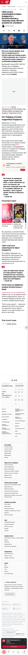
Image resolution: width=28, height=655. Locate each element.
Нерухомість (8, 551)
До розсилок (9, 594)
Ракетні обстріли (8, 464)
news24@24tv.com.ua (7, 386)
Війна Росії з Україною (11, 462)
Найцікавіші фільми (9, 522)
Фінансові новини (9, 508)
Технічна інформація (20, 420)
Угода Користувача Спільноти (19, 414)
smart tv (6, 608)
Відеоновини (7, 453)
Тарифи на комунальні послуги (12, 510)
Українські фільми (9, 524)
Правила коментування (18, 418)
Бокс (5, 565)
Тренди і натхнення (9, 558)
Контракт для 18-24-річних (11, 491)
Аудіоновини (7, 455)
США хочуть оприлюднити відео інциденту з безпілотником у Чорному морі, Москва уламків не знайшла (21, 6)
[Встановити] (14, 643)
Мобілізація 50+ (8, 487)
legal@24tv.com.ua (20, 633)
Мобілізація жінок (9, 489)
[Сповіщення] (26, 2)
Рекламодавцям (5, 421)
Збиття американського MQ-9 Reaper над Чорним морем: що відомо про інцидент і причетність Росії (13, 110)
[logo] (7, 2)
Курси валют (7, 506)
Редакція (4, 411)
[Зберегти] (24, 30)
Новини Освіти (8, 536)
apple (17, 604)
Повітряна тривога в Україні (11, 471)
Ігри (16, 436)
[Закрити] (25, 640)
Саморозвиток (8, 544)
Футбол (6, 567)
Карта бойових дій (9, 467)
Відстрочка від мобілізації (11, 493)
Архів (16, 431)
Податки (6, 512)
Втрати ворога (8, 477)
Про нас (4, 409)
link (15, 392)
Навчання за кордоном (10, 546)
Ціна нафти (7, 504)
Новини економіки (10, 502)
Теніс (5, 569)
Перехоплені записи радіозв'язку (13, 292)
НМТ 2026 (6, 542)
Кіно (5, 520)
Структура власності (20, 428)
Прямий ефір (7, 451)
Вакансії (17, 426)
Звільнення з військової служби (12, 484)
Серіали (6, 530)
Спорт (6, 563)
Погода (6, 457)
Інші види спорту (8, 573)
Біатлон (6, 571)
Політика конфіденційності (6, 429)
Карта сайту (18, 433)
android (6, 604)
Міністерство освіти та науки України (13, 538)
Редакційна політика (7, 414)
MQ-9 (17, 145)
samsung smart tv (17, 608)
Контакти (17, 423)
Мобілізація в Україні (11, 482)
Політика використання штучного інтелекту (6, 432)
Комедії (6, 528)
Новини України (11, 6)
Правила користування (5, 425)
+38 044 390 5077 (19, 386)
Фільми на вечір (8, 526)
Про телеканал (5, 416)
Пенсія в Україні (8, 515)
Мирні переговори (9, 469)
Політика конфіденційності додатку (19, 410)
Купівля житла (8, 555)
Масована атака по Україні (11, 473)
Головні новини (8, 447)
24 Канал (4, 6)
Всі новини (7, 445)
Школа (6, 540)
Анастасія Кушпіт (9, 25)
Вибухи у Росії (8, 475)
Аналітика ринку (8, 553)
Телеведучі (4, 419)
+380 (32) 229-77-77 (10, 632)
